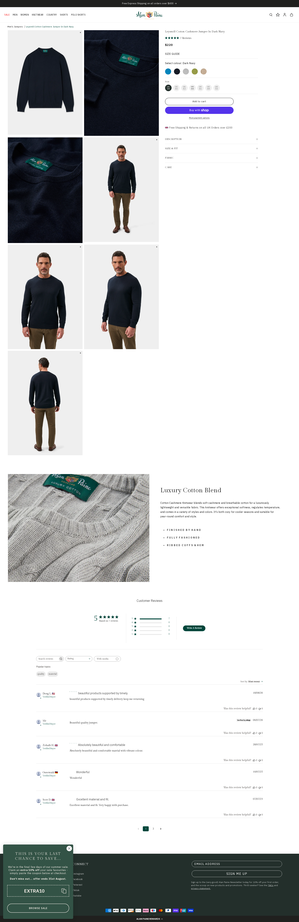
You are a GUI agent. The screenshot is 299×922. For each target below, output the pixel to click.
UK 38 (168, 87)
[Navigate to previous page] (138, 828)
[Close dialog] (69, 848)
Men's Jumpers (15, 26)
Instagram (78, 873)
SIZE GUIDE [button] (172, 53)
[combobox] (78, 659)
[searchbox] (47, 658)
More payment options (199, 118)
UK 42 (184, 87)
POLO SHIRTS (78, 14)
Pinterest (77, 884)
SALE (7, 14)
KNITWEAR (37, 14)
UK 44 (192, 87)
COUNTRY (52, 14)
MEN (15, 14)
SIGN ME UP (236, 874)
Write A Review (194, 628)
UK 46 (200, 87)
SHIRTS (64, 14)
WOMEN (25, 14)
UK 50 (216, 87)
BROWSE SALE (38, 908)
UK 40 (176, 87)
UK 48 (208, 87)
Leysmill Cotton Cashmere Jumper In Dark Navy (50, 26)
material (53, 674)
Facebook (78, 879)
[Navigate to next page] (161, 828)
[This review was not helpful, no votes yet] (260, 708)
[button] (149, 919)
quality (41, 674)
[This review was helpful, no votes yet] (254, 708)
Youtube (77, 895)
